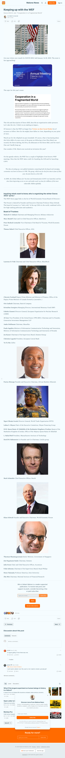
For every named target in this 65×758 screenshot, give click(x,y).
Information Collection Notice (32, 722)
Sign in (60, 3)
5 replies (11, 659)
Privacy (34, 746)
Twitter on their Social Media (42, 129)
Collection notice (45, 746)
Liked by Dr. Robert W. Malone (15, 666)
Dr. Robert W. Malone (12, 16)
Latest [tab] (9, 683)
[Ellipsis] (60, 650)
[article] (32, 692)
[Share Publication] (45, 2)
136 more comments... (9, 675)
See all (7, 723)
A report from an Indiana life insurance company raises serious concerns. (24, 692)
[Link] (1, 194)
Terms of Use (40, 721)
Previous (9, 624)
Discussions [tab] (16, 683)
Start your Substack (28, 750)
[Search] (42, 2)
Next (56, 624)
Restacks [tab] (14, 635)
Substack (24, 754)
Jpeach (9, 665)
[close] (47, 695)
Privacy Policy (44, 722)
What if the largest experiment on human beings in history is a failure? (25, 689)
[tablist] (10, 635)
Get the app (40, 750)
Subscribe (52, 3)
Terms (38, 746)
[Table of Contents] (2, 379)
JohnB (8, 650)
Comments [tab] (7, 635)
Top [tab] (5, 683)
